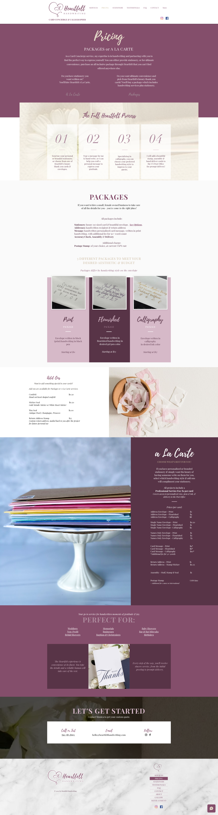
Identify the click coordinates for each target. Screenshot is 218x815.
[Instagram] (161, 18)
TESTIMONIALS (159, 785)
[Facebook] (167, 18)
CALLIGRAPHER (78, 19)
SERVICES (159, 775)
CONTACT (159, 791)
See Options (136, 224)
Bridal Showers (72, 634)
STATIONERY (158, 781)
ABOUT (159, 794)
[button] (93, 8)
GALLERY (159, 797)
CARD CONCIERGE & (59, 19)
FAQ (159, 788)
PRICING (159, 778)
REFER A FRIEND (158, 800)
